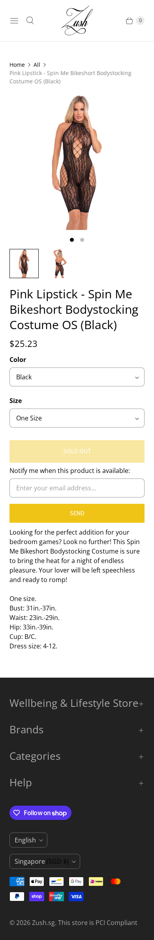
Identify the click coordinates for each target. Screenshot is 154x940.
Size (15, 400)
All (37, 64)
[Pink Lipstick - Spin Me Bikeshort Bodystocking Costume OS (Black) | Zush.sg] (77, 162)
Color (17, 359)
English (25, 840)
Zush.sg (43, 922)
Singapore (42, 861)
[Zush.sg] (77, 20)
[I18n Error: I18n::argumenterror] (59, 263)
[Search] (30, 20)
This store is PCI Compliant (97, 922)
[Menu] (14, 20)
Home (17, 64)
